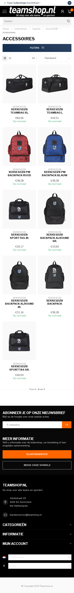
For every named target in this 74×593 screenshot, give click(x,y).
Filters (35, 48)
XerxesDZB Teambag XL (19, 111)
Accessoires (9, 32)
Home (6, 28)
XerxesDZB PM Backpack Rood (19, 173)
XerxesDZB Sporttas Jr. (19, 236)
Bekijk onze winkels (37, 465)
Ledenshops (20, 28)
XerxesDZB (52, 28)
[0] (69, 11)
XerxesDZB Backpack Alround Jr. (19, 304)
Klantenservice (37, 454)
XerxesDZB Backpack (54, 302)
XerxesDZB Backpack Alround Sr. (54, 238)
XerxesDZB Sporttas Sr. (19, 368)
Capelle (36, 28)
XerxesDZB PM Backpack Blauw (54, 173)
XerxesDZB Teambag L (54, 111)
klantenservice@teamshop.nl (26, 514)
